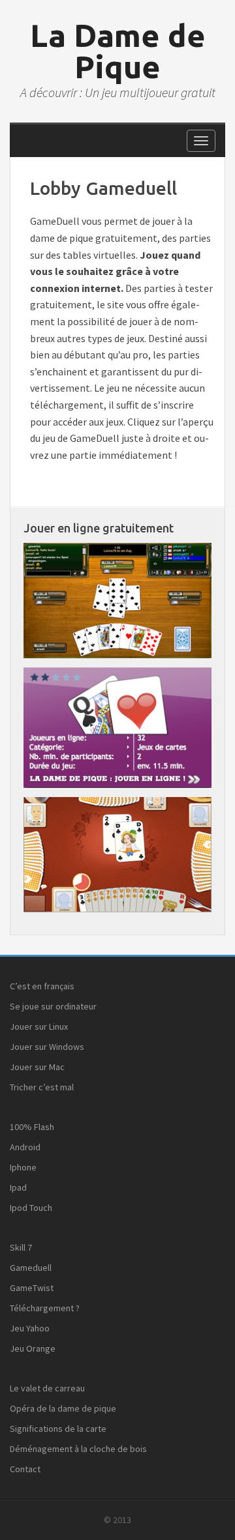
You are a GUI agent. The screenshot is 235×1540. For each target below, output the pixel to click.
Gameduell (31, 1267)
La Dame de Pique (118, 51)
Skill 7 (21, 1247)
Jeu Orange (32, 1348)
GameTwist (32, 1288)
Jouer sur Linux (39, 1026)
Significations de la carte (58, 1428)
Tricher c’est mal (42, 1087)
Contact (25, 1469)
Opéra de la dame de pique (63, 1408)
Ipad (18, 1187)
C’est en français (42, 986)
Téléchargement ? (45, 1308)
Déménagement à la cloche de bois (78, 1449)
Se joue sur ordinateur (53, 1006)
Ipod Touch (31, 1207)
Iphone (23, 1167)
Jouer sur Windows (47, 1047)
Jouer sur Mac (37, 1067)
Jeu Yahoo (30, 1328)
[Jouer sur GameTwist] (118, 599)
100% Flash (32, 1127)
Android (25, 1147)
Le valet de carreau (47, 1388)
